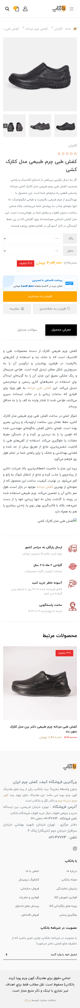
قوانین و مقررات (29, 897)
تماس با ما (32, 871)
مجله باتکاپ (69, 880)
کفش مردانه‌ (45, 487)
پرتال (27, 1000)
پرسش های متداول (27, 906)
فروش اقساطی (30, 915)
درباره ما (72, 871)
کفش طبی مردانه (39, 388)
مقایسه (15, 309)
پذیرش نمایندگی (66, 889)
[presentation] (74, 126)
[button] (25, 9)
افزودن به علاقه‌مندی (53, 309)
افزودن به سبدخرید (40, 296)
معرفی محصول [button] (61, 330)
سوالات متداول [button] (27, 330)
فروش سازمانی (30, 889)
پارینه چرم (64, 801)
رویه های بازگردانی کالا (63, 906)
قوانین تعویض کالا (65, 897)
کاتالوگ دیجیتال (29, 880)
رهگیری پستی (68, 915)
